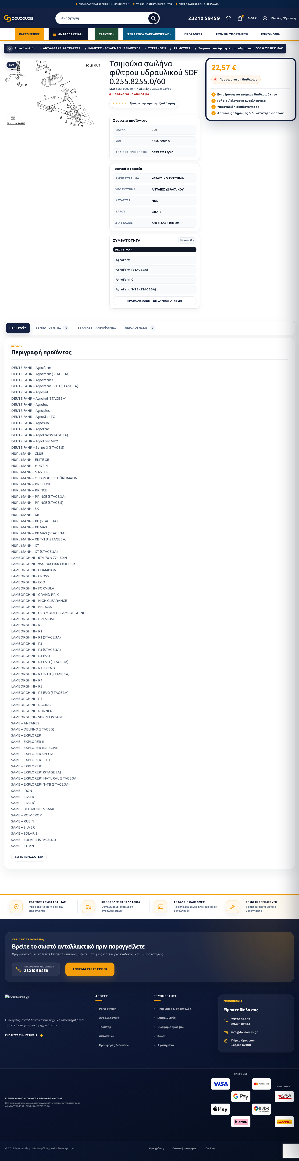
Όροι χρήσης (156, 1148)
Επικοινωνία (166, 1018)
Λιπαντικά (106, 1036)
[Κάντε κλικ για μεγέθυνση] (13, 118)
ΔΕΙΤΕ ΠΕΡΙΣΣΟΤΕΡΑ (29, 856)
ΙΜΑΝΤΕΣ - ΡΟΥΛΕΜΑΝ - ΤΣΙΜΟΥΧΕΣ (114, 48)
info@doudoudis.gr (244, 1032)
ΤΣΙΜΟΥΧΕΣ (182, 48)
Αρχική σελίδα (24, 48)
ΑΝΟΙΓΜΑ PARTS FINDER (89, 969)
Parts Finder (107, 1008)
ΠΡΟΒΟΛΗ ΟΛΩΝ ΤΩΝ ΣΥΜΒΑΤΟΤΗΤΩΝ (154, 300)
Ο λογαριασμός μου (170, 1027)
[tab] (18, 328)
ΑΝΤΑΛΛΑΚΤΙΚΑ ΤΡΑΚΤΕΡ (62, 48)
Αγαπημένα (165, 1045)
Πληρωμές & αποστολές (174, 1008)
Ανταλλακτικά (109, 1018)
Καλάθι (162, 1036)
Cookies (210, 1148)
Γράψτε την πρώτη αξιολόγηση (152, 103)
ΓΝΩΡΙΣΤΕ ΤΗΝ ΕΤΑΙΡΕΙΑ (24, 1035)
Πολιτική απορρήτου (184, 1148)
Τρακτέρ (105, 1027)
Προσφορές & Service (114, 1045)
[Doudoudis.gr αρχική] (17, 1001)
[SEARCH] (153, 18)
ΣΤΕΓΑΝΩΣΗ (157, 48)
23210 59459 (240, 1019)
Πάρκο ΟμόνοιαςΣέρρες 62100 (243, 1043)
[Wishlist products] (228, 18)
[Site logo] (19, 18)
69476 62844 (240, 1024)
